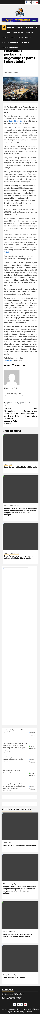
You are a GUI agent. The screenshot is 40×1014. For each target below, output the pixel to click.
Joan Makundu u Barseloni (11, 770)
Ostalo (6, 464)
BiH (8, 32)
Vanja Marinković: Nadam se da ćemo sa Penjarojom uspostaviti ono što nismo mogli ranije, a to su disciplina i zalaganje (20, 511)
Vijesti (20, 27)
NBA (13, 37)
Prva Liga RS (18, 32)
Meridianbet (9, 360)
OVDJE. (7, 252)
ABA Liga (29, 27)
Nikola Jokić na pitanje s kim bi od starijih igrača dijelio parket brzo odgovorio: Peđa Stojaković (11, 416)
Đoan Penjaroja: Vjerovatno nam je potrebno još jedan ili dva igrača (18, 557)
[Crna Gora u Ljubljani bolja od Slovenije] (20, 447)
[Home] (4, 27)
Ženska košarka (24, 37)
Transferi (11, 975)
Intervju (25, 42)
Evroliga (29, 32)
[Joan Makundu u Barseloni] (32, 776)
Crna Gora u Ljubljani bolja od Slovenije (20, 467)
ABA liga (10, 403)
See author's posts (14, 394)
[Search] (37, 27)
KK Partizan (24, 403)
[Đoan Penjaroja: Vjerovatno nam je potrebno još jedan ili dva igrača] (20, 536)
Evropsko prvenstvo (10, 47)
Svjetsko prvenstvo (10, 42)
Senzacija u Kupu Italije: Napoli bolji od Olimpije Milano (29, 412)
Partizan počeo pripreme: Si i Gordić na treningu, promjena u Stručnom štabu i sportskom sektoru (14, 786)
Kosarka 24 (10, 388)
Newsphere (18, 1012)
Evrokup (5, 37)
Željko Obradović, (15, 121)
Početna (10, 27)
